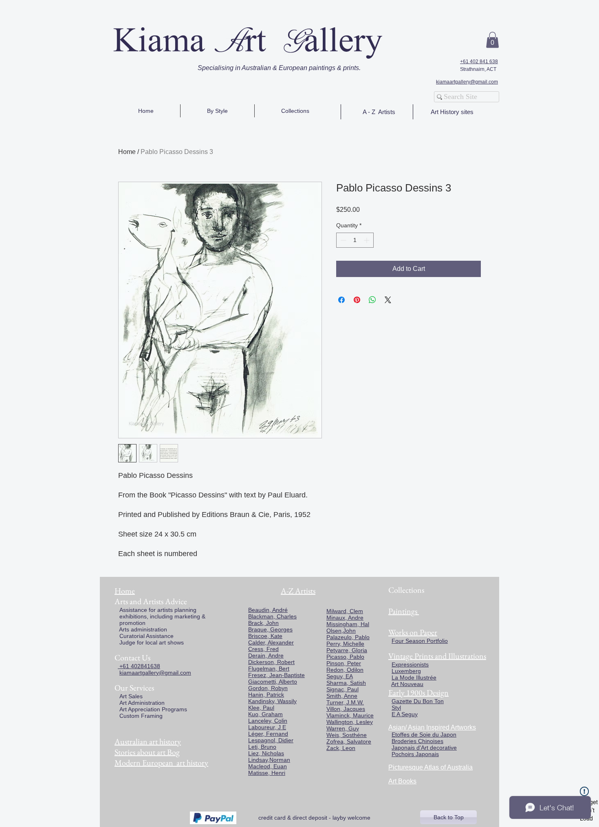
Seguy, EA (339, 676)
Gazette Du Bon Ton (418, 701)
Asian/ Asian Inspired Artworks (432, 727)
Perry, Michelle (345, 643)
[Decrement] (342, 240)
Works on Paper (412, 632)
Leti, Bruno (262, 746)
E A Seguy (405, 714)
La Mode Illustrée (414, 677)
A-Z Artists (298, 590)
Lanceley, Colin (267, 720)
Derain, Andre (266, 655)
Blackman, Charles (272, 616)
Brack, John (263, 623)
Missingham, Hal (347, 624)
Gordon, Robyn (268, 688)
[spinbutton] (355, 240)
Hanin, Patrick (266, 694)
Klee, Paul (261, 707)
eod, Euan (273, 766)
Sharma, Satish (346, 683)
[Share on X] (388, 300)
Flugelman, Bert (268, 668)
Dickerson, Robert (271, 662)
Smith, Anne (341, 696)
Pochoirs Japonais (415, 754)
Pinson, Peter (343, 663)
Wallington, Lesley (349, 722)
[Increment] (367, 240)
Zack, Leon (340, 748)
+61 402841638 (139, 666)
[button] (492, 40)
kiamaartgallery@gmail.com (467, 82)
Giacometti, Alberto (272, 681)
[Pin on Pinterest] (357, 300)
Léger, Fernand (268, 733)
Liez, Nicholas (266, 753)
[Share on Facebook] (341, 300)
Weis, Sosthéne (346, 735)
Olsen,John (341, 630)
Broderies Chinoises (417, 741)
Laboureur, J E (267, 727)
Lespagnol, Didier (270, 740)
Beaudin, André (268, 610)
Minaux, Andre (344, 617)
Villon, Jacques (345, 709)
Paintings (402, 611)
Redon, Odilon (344, 669)
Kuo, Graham (265, 714)
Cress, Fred (263, 649)
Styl (396, 707)
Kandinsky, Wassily (272, 701)
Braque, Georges (270, 629)
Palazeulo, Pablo (348, 637)
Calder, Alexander (271, 642)
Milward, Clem (344, 611)
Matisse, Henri (266, 773)
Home (127, 151)
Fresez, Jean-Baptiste (276, 675)
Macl (254, 766)
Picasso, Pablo (345, 656)
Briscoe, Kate (265, 636)
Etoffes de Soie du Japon (424, 734)
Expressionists (410, 664)
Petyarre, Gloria (346, 650)
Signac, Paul (342, 689)
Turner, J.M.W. (345, 702)
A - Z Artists (379, 111)
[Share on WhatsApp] (372, 300)
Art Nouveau (407, 684)
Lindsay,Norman (269, 760)
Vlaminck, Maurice (350, 715)
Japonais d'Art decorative (424, 747)
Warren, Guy (342, 728)
